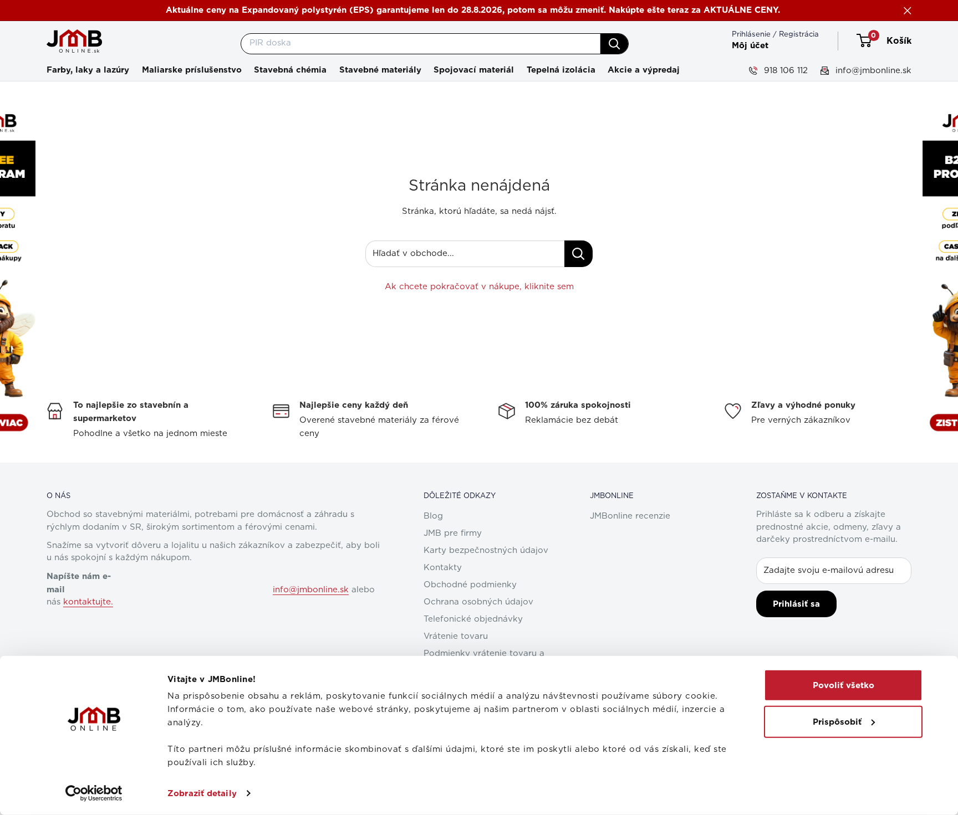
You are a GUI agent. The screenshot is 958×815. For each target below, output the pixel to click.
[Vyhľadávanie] (614, 44)
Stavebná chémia (290, 70)
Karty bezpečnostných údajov (486, 550)
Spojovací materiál (474, 70)
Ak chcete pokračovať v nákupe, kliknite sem (479, 287)
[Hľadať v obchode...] (578, 253)
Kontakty (443, 567)
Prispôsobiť (837, 721)
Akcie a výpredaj (644, 70)
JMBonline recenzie (630, 516)
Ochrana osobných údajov (478, 602)
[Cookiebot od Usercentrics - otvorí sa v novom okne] (93, 793)
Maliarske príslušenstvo (192, 70)
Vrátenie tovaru (456, 636)
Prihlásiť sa (796, 604)
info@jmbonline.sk (872, 70)
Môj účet (750, 45)
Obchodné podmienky (470, 585)
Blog (433, 516)
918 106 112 (784, 70)
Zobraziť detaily (202, 793)
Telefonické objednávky (473, 619)
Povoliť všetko (843, 685)
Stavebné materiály (380, 70)
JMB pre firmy (453, 533)
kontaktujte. (88, 602)
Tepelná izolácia (561, 70)
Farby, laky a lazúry (88, 70)
